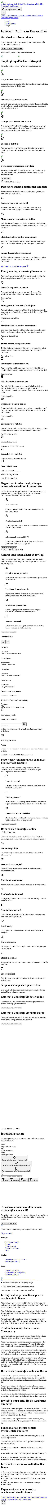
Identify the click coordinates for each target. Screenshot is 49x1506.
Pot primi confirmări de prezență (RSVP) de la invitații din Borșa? (23, 1479)
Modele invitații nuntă (18, 1499)
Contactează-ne (9, 1205)
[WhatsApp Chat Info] (3, 1502)
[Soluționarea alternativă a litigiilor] (18, 1278)
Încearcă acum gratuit (9, 547)
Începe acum (6, 178)
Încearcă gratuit (7, 48)
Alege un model (6, 1233)
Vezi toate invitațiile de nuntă (11, 1024)
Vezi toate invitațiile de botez (11, 1008)
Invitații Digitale (17, 4)
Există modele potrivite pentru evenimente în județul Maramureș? (20, 1483)
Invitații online (10, 24)
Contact (15, 6)
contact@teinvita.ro (12, 1261)
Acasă (7, 22)
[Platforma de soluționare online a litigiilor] (20, 1280)
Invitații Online (6, 4)
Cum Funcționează (30, 4)
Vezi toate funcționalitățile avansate (13, 266)
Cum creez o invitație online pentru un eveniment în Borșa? (24, 1472)
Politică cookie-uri (12, 1274)
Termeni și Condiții (12, 1270)
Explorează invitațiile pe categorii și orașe (18, 1282)
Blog (7, 1250)
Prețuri (10, 6)
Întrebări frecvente (12, 1248)
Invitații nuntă (6, 1497)
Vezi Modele (18, 48)
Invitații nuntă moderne (29, 1497)
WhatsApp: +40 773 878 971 (16, 1259)
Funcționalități (10, 1246)
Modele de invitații (12, 1242)
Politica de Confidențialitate (15, 1272)
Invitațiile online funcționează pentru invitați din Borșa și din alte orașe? (23, 1475)
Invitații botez (16, 1497)
